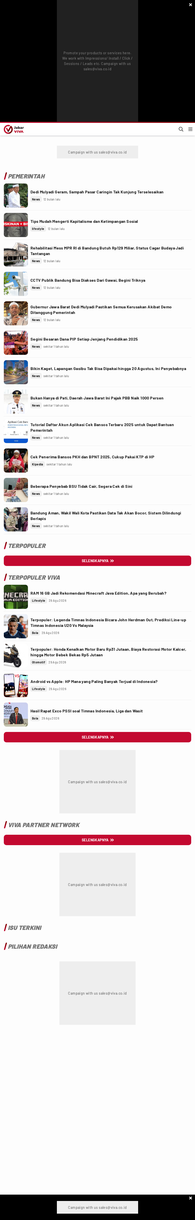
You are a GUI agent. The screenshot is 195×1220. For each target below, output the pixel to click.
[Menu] (190, 129)
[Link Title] (16, 195)
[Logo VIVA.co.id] (13, 129)
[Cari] (181, 129)
